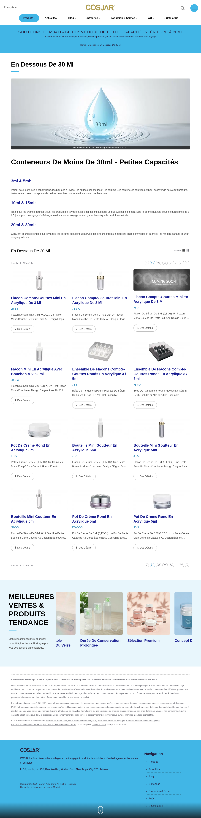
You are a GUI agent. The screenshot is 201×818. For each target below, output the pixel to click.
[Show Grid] (184, 250)
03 (165, 262)
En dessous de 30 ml (110, 45)
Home (83, 45)
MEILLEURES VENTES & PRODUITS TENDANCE (31, 610)
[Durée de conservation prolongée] (77, 613)
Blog (71, 18)
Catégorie (93, 45)
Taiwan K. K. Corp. (47, 784)
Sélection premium (119, 641)
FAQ (149, 18)
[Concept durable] (171, 613)
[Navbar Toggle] (194, 8)
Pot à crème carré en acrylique (82, 721)
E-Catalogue (170, 18)
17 (181, 262)
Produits (28, 18)
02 (159, 262)
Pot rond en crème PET (56, 721)
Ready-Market (53, 787)
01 (152, 262)
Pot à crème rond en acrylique (111, 721)
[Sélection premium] (124, 613)
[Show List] (188, 250)
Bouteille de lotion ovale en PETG (26, 724)
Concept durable (164, 641)
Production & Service (123, 18)
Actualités (51, 18)
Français (9, 7)
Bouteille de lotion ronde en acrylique (143, 721)
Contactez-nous (99, 724)
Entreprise (92, 18)
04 (171, 262)
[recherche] (183, 8)
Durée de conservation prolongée (76, 643)
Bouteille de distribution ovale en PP (59, 724)
